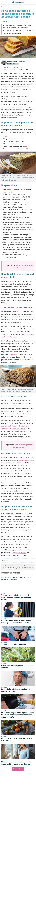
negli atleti (13, 354)
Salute (3, 593)
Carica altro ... (18, 769)
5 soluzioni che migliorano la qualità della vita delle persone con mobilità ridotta (16, 597)
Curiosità (4, 618)
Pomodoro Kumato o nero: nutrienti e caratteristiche (16, 739)
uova (6, 136)
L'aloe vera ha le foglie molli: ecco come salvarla (17, 667)
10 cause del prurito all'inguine (13, 644)
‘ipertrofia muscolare (19, 552)
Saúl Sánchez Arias (13, 63)
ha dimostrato (23, 460)
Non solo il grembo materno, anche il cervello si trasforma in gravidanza (16, 763)
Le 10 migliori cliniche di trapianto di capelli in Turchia (15, 690)
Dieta (2, 6)
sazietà (3, 406)
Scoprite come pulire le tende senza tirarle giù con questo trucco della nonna (18, 622)
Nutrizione (8, 6)
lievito (24, 146)
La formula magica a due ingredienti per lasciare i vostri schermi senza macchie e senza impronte (18, 715)
